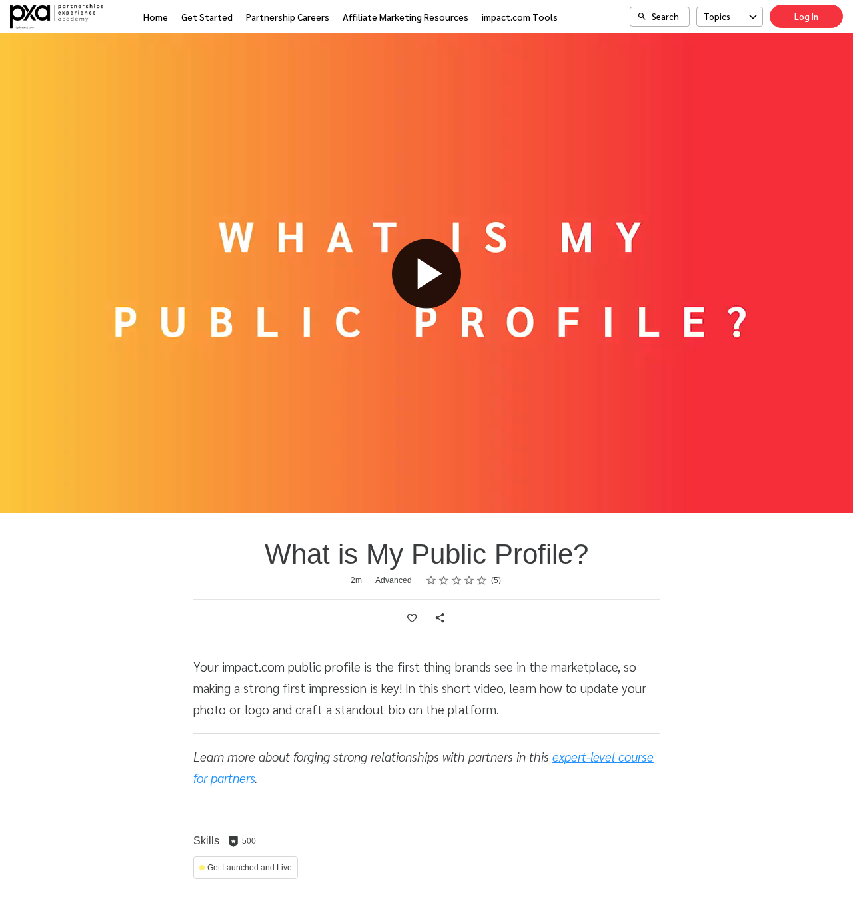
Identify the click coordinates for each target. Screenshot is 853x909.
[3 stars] (456, 580)
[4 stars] (469, 580)
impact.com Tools (520, 17)
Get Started (207, 17)
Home (155, 17)
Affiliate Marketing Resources (405, 17)
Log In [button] (806, 16)
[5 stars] (482, 580)
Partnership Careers (287, 17)
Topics (717, 16)
